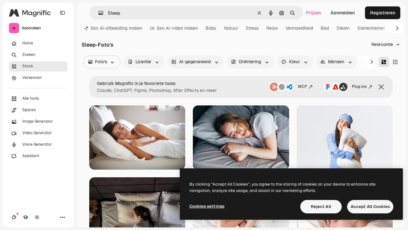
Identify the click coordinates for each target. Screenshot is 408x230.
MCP (302, 86)
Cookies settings (206, 206)
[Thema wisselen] (37, 217)
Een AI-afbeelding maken (116, 28)
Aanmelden (343, 13)
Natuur (231, 28)
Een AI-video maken (177, 28)
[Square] (395, 62)
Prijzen (313, 13)
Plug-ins (359, 86)
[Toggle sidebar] (62, 13)
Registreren (382, 13)
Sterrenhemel (371, 28)
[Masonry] (384, 62)
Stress (252, 28)
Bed (325, 28)
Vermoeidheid (299, 28)
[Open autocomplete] (98, 13)
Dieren (343, 28)
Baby (211, 28)
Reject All (321, 206)
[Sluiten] (381, 87)
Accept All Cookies (370, 206)
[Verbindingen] (14, 217)
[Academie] (25, 217)
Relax (272, 28)
